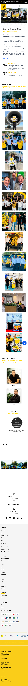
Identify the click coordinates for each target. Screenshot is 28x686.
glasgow (3, 584)
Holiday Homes (4, 595)
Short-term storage (5, 551)
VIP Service (3, 556)
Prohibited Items (21, 642)
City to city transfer (5, 549)
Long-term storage (5, 553)
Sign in (2, 607)
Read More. (5, 58)
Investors (3, 600)
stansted (3, 588)
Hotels (2, 597)
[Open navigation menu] (25, 6)
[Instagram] (6, 518)
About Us (3, 530)
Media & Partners (4, 535)
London (2, 577)
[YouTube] (18, 518)
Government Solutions (5, 560)
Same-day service (5, 546)
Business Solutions (5, 558)
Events (2, 537)
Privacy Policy (14, 642)
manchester (3, 586)
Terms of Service (7, 642)
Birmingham (3, 574)
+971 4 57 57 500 (14, 498)
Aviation (2, 604)
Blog (2, 540)
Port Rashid (3, 569)
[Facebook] (10, 518)
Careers (2, 533)
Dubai (2, 567)
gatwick (2, 581)
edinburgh (3, 579)
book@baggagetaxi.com (14, 504)
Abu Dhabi (3, 572)
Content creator (4, 602)
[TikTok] (22, 518)
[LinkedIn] (14, 518)
